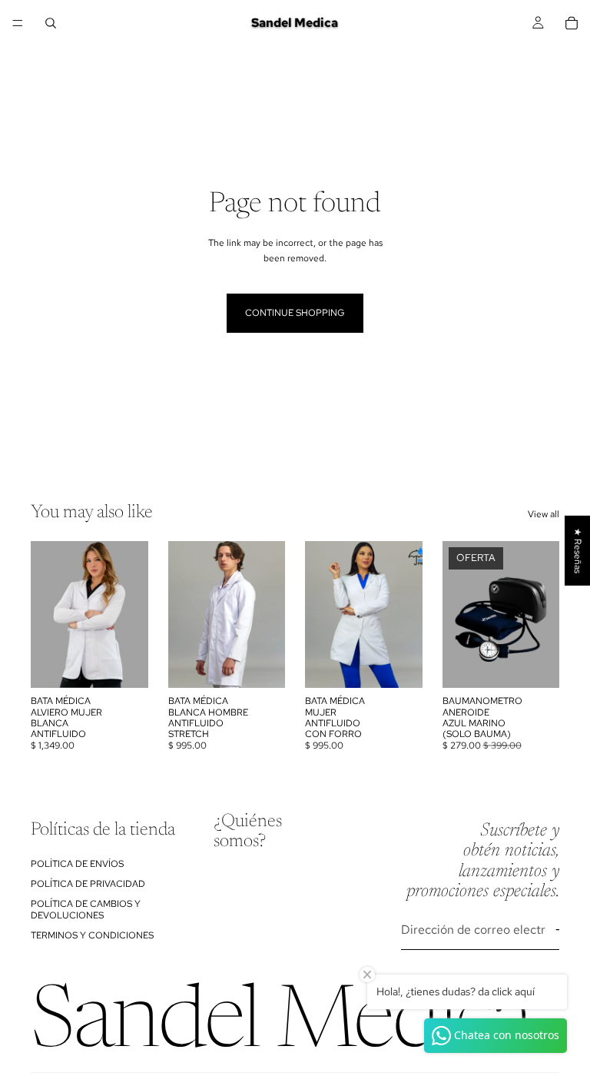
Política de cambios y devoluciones (86, 909)
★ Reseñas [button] (578, 550)
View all (543, 514)
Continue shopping (295, 313)
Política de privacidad (88, 884)
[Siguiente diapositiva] (131, 615)
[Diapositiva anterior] (48, 615)
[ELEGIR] (124, 664)
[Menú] (17, 23)
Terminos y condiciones (92, 935)
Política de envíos (77, 863)
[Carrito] (571, 23)
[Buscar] (51, 23)
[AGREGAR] (535, 664)
